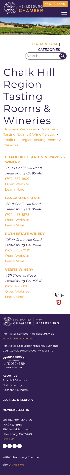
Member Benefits (16, 410)
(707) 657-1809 (17, 179)
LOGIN (61, 4)
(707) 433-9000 (18, 286)
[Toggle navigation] (64, 13)
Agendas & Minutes (15, 389)
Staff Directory (12, 385)
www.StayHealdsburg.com (20, 338)
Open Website (17, 184)
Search (62, 56)
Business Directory (18, 400)
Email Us (8, 439)
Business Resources (20, 129)
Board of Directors (15, 380)
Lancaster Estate (22, 198)
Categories (49, 50)
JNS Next (18, 464)
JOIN (48, 4)
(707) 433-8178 (17, 215)
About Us (10, 375)
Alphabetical (44, 44)
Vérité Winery (19, 270)
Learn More (14, 189)
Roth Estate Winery (25, 234)
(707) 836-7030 (17, 250)
